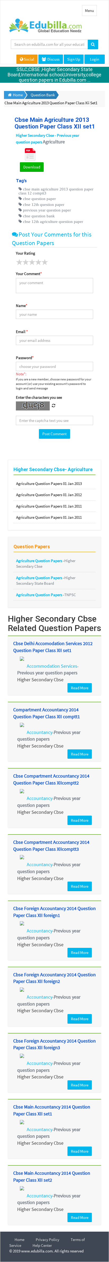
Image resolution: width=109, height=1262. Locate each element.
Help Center (42, 1245)
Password (25, 357)
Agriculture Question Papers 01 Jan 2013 (49, 483)
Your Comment (29, 273)
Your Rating (25, 253)
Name (21, 305)
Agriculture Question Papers (39, 560)
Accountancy (39, 732)
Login (94, 59)
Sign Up (73, 59)
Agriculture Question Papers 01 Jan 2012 (49, 494)
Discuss (53, 59)
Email (22, 331)
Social (29, 59)
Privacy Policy (47, 1239)
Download (31, 166)
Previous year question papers (47, 673)
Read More (79, 687)
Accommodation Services (52, 666)
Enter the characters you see (39, 397)
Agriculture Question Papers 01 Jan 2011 (49, 506)
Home (19, 1239)
